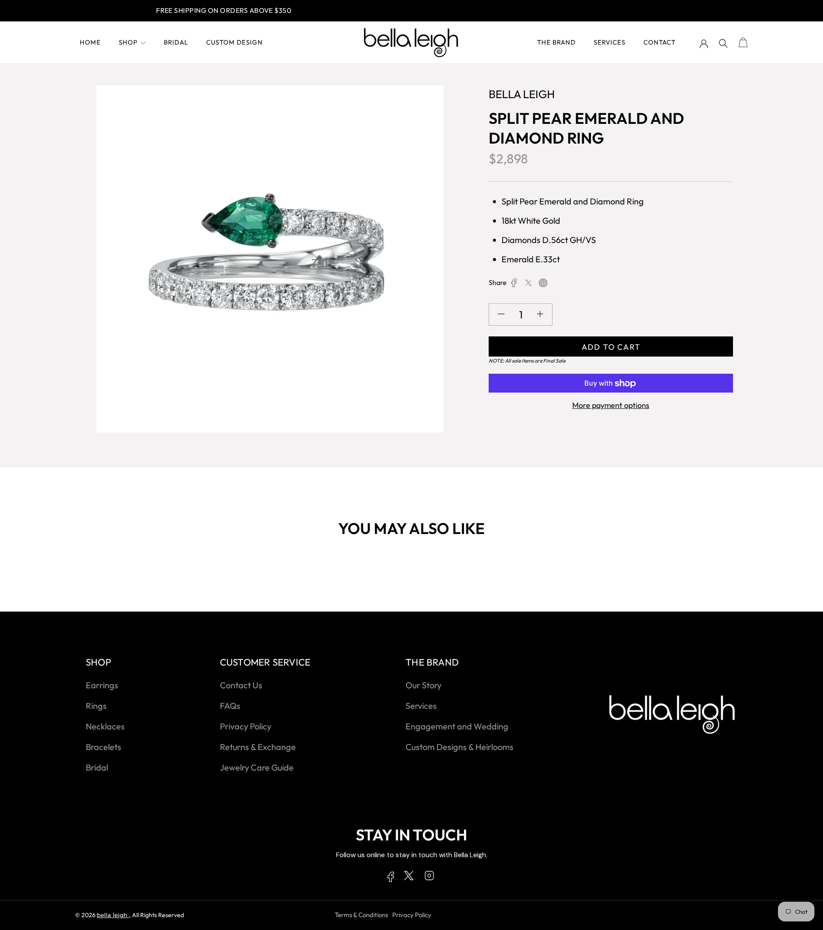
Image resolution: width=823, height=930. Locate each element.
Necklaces (105, 726)
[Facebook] (514, 283)
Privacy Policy (245, 726)
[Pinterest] (543, 283)
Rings (96, 705)
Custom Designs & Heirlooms (459, 746)
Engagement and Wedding (456, 726)
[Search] (723, 42)
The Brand (556, 42)
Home (90, 42)
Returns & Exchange (258, 746)
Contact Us (241, 685)
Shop (128, 42)
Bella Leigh (113, 915)
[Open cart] (743, 42)
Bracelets (103, 746)
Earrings (102, 685)
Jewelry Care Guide (257, 767)
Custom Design (234, 42)
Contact (659, 42)
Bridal (176, 42)
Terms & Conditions (361, 915)
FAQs (230, 705)
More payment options (610, 406)
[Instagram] (429, 877)
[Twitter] (528, 283)
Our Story (423, 685)
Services (609, 42)
